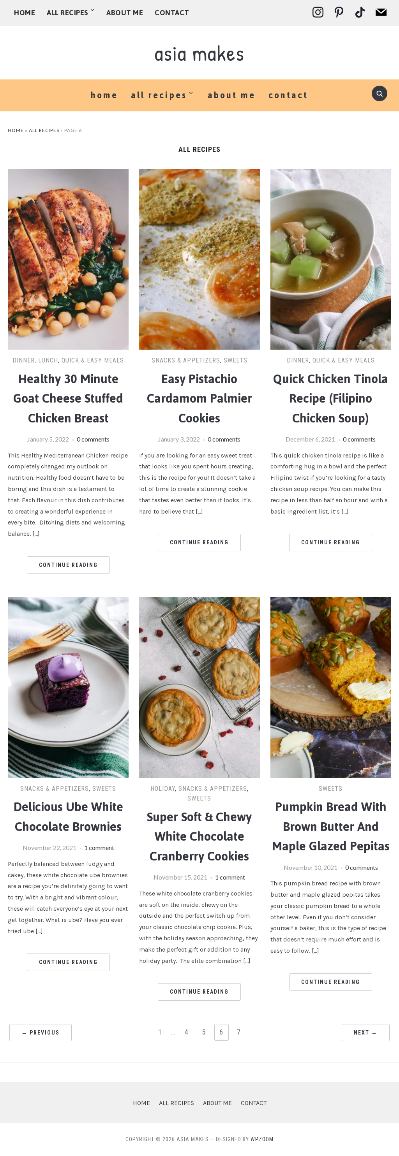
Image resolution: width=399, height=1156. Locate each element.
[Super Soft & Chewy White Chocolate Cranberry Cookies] (199, 601)
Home (24, 12)
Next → (366, 1032)
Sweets (235, 360)
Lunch (48, 360)
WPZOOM (262, 1139)
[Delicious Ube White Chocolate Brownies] (68, 601)
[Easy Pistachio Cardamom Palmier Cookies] (199, 174)
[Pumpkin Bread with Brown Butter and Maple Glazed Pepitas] (330, 601)
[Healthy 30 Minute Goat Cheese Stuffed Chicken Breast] (68, 174)
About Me (124, 12)
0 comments (93, 439)
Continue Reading (68, 565)
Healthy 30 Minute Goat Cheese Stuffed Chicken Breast (68, 398)
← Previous (40, 1032)
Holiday (162, 788)
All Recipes (67, 12)
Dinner (23, 360)
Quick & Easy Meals (93, 360)
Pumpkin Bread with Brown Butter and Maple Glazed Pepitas (331, 826)
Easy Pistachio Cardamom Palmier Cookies (199, 398)
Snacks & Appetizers (186, 360)
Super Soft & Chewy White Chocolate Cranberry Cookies (199, 836)
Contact (172, 12)
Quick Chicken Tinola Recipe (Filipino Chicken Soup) (330, 398)
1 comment (99, 847)
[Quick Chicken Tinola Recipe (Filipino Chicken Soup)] (330, 174)
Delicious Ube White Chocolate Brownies (68, 816)
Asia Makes (199, 52)
